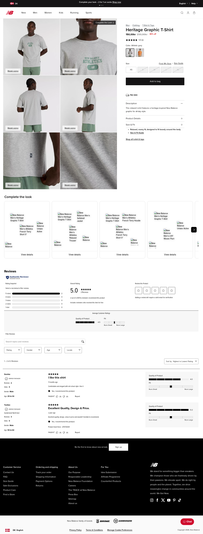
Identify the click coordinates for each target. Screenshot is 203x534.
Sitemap (72, 499)
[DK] (10, 4)
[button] (188, 12)
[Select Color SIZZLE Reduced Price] (139, 53)
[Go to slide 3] (103, 5)
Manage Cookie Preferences (119, 530)
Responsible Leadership (79, 476)
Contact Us (8, 472)
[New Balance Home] (11, 13)
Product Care (9, 490)
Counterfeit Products (111, 481)
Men (128, 25)
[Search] (182, 12)
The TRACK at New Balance (81, 490)
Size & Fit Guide (137, 133)
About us (72, 503)
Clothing (136, 25)
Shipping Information (46, 476)
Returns (39, 485)
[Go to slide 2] (101, 5)
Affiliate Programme (110, 476)
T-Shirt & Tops (148, 25)
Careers (72, 485)
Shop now (115, 2)
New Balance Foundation (80, 481)
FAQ (5, 476)
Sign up (118, 447)
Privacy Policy (75, 530)
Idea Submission (109, 472)
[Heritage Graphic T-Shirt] (31, 46)
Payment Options (44, 481)
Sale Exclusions (10, 485)
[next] (194, 229)
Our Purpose (74, 472)
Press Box (73, 494)
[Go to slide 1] (100, 5)
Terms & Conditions (94, 530)
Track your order (43, 472)
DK (18, 530)
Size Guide (178, 63)
